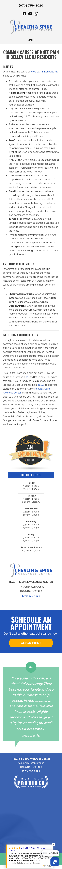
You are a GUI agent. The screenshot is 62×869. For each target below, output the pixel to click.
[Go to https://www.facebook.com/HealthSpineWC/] (24, 14)
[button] (31, 643)
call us (41, 384)
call (27, 377)
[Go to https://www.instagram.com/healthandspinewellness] (36, 14)
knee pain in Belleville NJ (44, 71)
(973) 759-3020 (31, 5)
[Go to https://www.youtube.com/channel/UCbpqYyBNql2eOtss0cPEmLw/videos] (30, 14)
